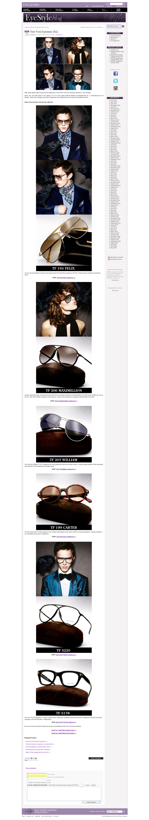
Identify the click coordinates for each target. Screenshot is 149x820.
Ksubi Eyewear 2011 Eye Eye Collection (37, 749)
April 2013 (114, 177)
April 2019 (114, 103)
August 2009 (114, 243)
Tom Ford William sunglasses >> (66, 469)
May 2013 (113, 176)
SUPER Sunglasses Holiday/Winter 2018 (117, 58)
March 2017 (114, 118)
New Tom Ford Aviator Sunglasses (36, 741)
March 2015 (114, 151)
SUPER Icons (115, 50)
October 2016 (115, 125)
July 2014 (113, 161)
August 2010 (114, 225)
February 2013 (115, 180)
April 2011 (114, 212)
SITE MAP (56, 816)
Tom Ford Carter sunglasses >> (66, 536)
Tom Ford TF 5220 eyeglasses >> (66, 655)
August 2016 (114, 128)
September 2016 (116, 126)
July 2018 (113, 107)
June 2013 (114, 174)
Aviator (30, 760)
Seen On (113, 39)
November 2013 (115, 167)
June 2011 (114, 208)
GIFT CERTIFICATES (46, 816)
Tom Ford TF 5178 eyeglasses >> (66, 722)
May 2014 (113, 164)
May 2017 (113, 115)
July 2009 (113, 244)
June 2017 (114, 113)
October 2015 (115, 141)
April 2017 (114, 117)
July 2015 (113, 144)
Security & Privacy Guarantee (120, 816)
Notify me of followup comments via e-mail (39, 782)
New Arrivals (51, 34)
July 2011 (113, 207)
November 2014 (115, 156)
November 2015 (115, 140)
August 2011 (114, 205)
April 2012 (114, 194)
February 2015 (115, 153)
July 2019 (113, 100)
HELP (23, 816)
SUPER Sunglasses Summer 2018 (116, 61)
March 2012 (114, 195)
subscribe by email (116, 259)
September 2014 (116, 159)
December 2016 (115, 123)
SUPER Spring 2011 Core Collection (91, 27)
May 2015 (113, 148)
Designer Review (41, 34)
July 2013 (113, 172)
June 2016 (114, 131)
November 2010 (115, 220)
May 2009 (113, 248)
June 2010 (114, 228)
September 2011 (115, 203)
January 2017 (115, 121)
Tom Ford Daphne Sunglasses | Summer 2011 (39, 744)
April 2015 (114, 149)
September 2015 (116, 143)
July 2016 (113, 130)
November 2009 (115, 238)
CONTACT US (29, 816)
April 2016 (114, 135)
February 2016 (115, 138)
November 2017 (115, 110)
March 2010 (114, 231)
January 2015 (115, 154)
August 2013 (114, 171)
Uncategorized (115, 40)
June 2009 (114, 246)
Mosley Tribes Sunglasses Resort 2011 (37, 27)
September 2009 (116, 241)
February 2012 (115, 197)
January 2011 (115, 216)
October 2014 (115, 158)
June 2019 (114, 102)
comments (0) (59, 34)
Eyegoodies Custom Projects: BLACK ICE (117, 55)
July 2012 (113, 189)
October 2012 (115, 184)
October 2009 (115, 239)
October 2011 (115, 202)
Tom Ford (54, 95)
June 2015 (114, 146)
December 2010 (115, 218)
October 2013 (115, 169)
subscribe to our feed (116, 257)
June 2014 (114, 162)
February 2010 (115, 233)
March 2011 (114, 213)
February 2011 (115, 215)
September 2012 (116, 185)
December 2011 (115, 200)
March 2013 (114, 179)
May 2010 (113, 230)
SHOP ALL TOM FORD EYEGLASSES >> (63, 733)
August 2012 (114, 187)
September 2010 (116, 223)
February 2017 (115, 120)
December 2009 (115, 236)
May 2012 (113, 192)
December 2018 (115, 105)
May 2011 (113, 210)
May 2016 (113, 133)
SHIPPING (37, 816)
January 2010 (115, 234)
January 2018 (115, 108)
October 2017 (115, 112)
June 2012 (114, 190)
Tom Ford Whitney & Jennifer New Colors (38, 747)
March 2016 (114, 136)
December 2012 (115, 182)
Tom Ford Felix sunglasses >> (66, 278)
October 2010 (115, 221)
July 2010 (113, 226)
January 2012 (115, 198)
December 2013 (115, 166)
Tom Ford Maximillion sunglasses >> (66, 401)
